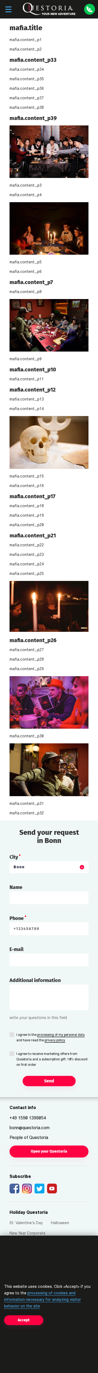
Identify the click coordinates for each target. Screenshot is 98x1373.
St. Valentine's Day (26, 1223)
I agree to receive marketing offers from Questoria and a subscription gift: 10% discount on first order (52, 1059)
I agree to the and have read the (50, 1037)
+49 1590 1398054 (28, 1118)
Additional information (35, 980)
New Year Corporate (27, 1234)
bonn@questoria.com (30, 1128)
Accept (24, 1320)
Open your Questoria (49, 1151)
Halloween (60, 1223)
